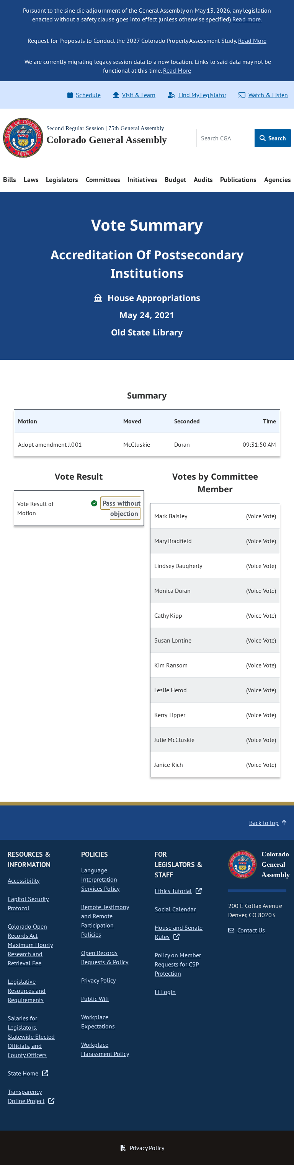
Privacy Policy (98, 980)
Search (276, 138)
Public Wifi (95, 998)
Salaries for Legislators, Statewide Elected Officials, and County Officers (31, 1036)
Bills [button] (9, 179)
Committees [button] (103, 179)
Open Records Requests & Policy (104, 957)
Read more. (246, 19)
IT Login (165, 992)
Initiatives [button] (142, 179)
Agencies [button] (277, 179)
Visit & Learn (138, 95)
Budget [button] (175, 179)
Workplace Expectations (98, 1021)
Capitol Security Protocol (28, 903)
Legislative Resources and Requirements (27, 991)
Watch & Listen (268, 95)
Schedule (88, 95)
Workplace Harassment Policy (105, 1049)
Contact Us (251, 930)
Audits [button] (203, 179)
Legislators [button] (62, 179)
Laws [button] (31, 179)
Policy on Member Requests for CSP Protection (178, 964)
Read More (252, 40)
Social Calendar (175, 909)
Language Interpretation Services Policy (100, 879)
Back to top (264, 823)
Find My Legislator (202, 95)
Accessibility (23, 880)
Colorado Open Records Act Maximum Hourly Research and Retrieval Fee (30, 945)
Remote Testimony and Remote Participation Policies (105, 920)
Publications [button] (238, 179)
